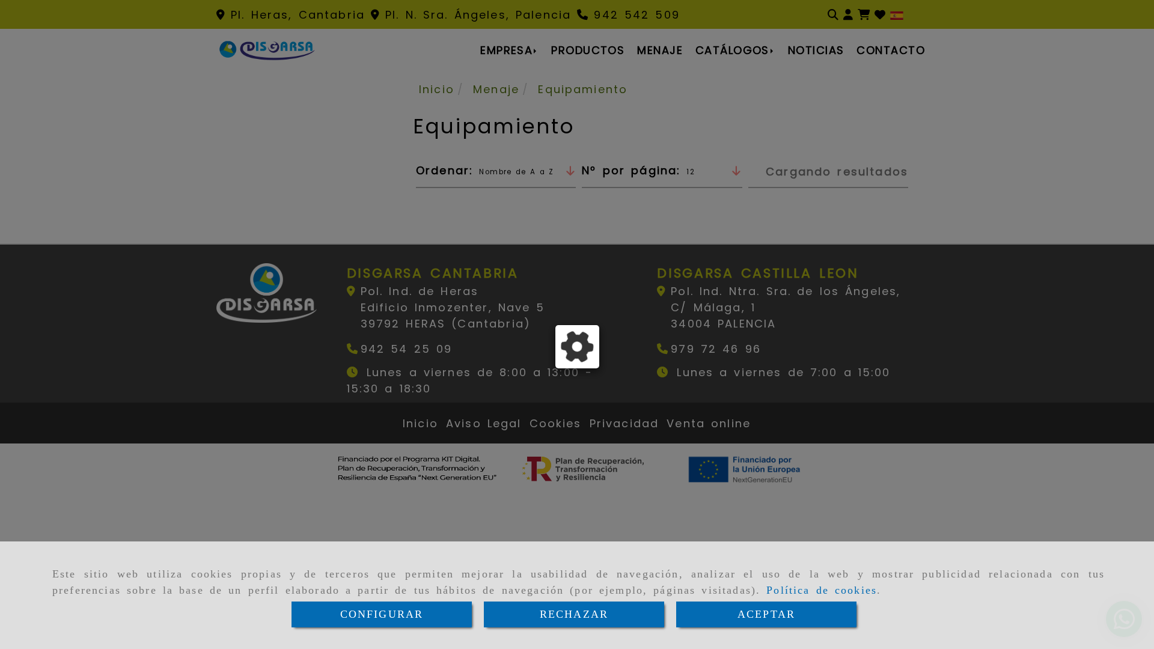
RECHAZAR (574, 614)
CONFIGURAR (382, 614)
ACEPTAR (766, 614)
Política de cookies (821, 590)
